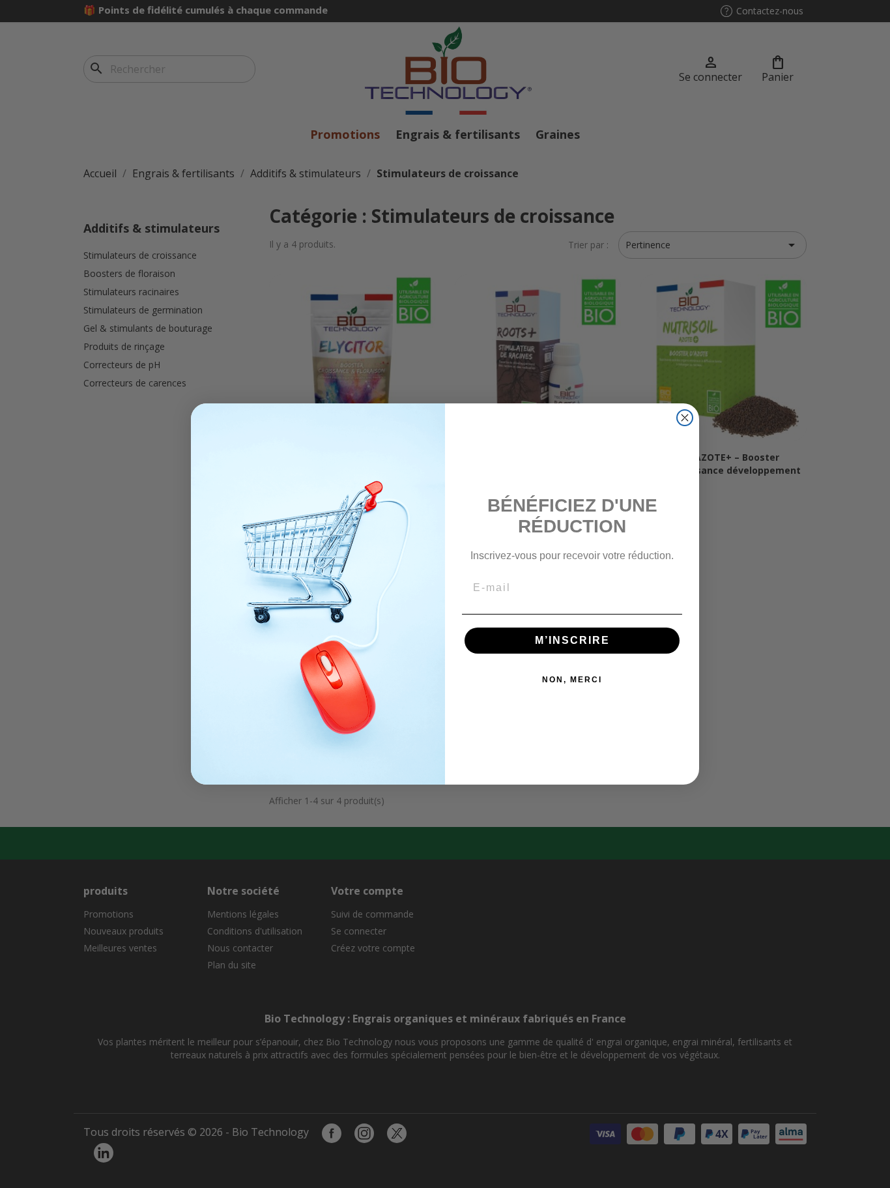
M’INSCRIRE (572, 640)
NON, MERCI (572, 679)
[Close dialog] (685, 418)
